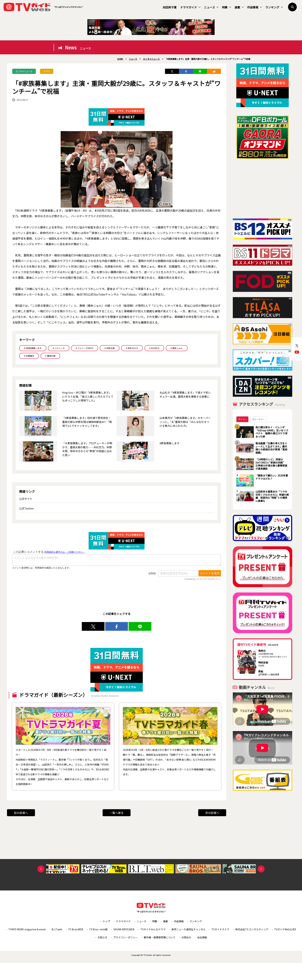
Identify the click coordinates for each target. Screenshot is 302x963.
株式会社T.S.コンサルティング (251, 929)
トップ (106, 921)
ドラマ (47, 71)
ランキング (272, 7)
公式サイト (25, 499)
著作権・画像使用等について (159, 937)
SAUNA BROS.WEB (123, 929)
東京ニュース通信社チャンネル (188, 929)
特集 (225, 7)
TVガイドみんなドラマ (153, 929)
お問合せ (186, 937)
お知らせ (102, 937)
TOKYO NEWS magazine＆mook (27, 929)
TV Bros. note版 (98, 929)
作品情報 (252, 7)
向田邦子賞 (170, 7)
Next (261, 868)
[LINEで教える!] (200, 71)
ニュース (209, 7)
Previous (40, 868)
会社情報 (202, 937)
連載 (237, 7)
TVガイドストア (220, 929)
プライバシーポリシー (125, 937)
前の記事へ (21, 813)
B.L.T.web (57, 929)
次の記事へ (212, 813)
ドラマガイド (188, 7)
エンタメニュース (24, 71)
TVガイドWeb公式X (285, 929)
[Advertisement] (262, 188)
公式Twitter (26, 508)
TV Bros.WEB (75, 929)
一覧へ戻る (117, 813)
